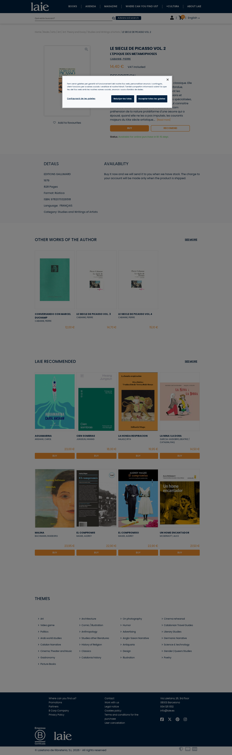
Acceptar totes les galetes (151, 99)
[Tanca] (167, 79)
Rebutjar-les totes (123, 99)
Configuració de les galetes (81, 99)
